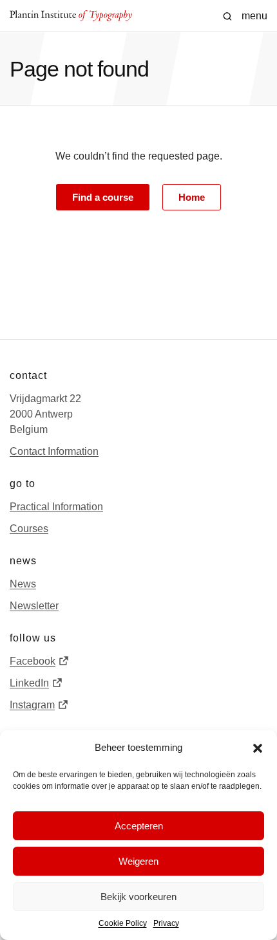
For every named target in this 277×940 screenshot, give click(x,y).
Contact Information (54, 451)
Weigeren (138, 861)
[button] (257, 748)
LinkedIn (29, 682)
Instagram (32, 704)
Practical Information (56, 506)
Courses (29, 528)
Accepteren (139, 825)
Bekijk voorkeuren (138, 896)
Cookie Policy (123, 923)
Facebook (32, 661)
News (23, 583)
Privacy (166, 923)
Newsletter (34, 605)
